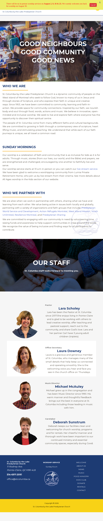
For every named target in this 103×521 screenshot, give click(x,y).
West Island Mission (79, 211)
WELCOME (81, 462)
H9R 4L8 (31, 470)
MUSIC (81, 473)
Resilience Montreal (25, 214)
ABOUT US (81, 466)
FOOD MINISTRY (81, 476)
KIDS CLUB (81, 480)
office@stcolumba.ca (18, 479)
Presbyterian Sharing (53, 214)
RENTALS (81, 487)
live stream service (87, 169)
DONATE (81, 483)
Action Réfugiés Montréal (53, 211)
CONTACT (81, 490)
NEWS (81, 469)
